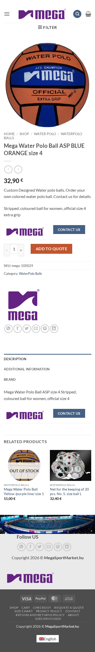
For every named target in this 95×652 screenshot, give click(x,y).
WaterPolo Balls (30, 273)
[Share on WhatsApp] (8, 328)
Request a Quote (69, 607)
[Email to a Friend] (36, 328)
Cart (26, 607)
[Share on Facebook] (17, 328)
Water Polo (45, 134)
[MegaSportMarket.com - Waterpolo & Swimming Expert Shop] (42, 14)
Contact (73, 611)
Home (9, 134)
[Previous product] (18, 169)
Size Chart (23, 611)
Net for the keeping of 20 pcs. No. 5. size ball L (69, 491)
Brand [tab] (10, 379)
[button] (7, 14)
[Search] (77, 14)
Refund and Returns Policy (40, 615)
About (73, 615)
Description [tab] (15, 359)
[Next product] (8, 169)
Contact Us (69, 229)
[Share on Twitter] (27, 328)
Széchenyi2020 (48, 619)
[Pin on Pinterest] (45, 328)
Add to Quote (51, 248)
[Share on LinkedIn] (54, 328)
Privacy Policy (49, 611)
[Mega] (24, 304)
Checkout (42, 607)
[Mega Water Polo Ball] (25, 231)
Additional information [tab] (27, 369)
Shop (24, 134)
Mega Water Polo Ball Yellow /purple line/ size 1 (24, 491)
